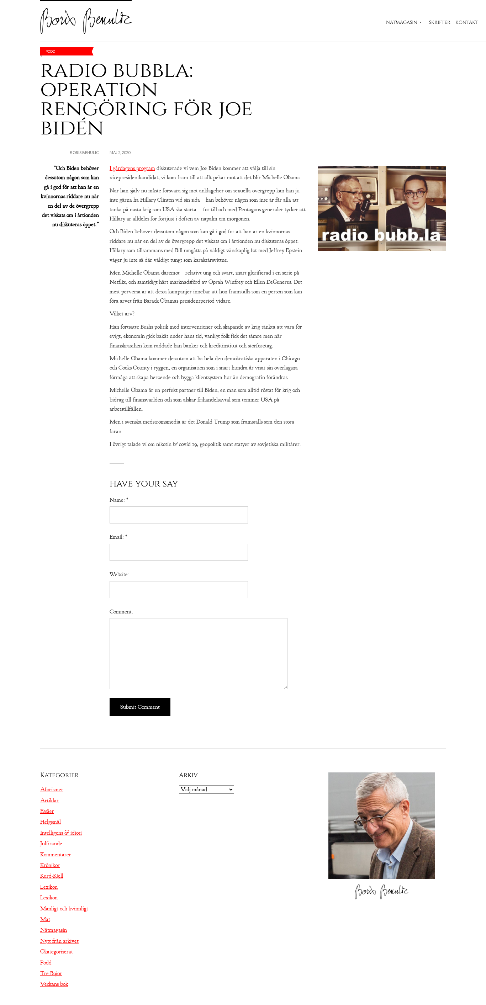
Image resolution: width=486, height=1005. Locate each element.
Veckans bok (54, 984)
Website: (119, 574)
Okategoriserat (56, 951)
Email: (118, 537)
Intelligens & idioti (61, 832)
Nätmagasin (401, 22)
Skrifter (439, 22)
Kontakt (466, 22)
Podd (50, 51)
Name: (119, 500)
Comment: (121, 611)
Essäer (47, 811)
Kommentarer (55, 854)
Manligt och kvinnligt (64, 908)
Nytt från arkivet (59, 941)
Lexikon (49, 886)
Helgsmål (50, 821)
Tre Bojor (51, 973)
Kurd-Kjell (51, 875)
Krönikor (50, 865)
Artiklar (49, 800)
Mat (45, 919)
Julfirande (51, 843)
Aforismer (51, 789)
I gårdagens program (132, 168)
